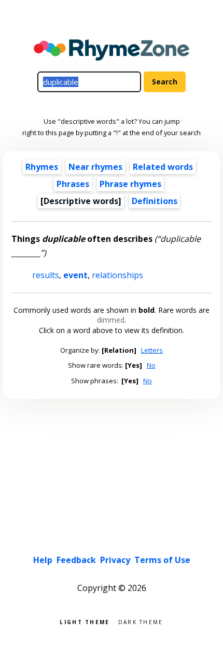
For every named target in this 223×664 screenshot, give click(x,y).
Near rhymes (95, 166)
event (75, 275)
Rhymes (41, 166)
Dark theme (140, 621)
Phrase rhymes (130, 184)
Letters (152, 350)
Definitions (154, 201)
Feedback (76, 560)
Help (42, 560)
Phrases (73, 184)
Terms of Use (162, 560)
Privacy (115, 560)
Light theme (84, 621)
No (151, 365)
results (45, 275)
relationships (117, 275)
